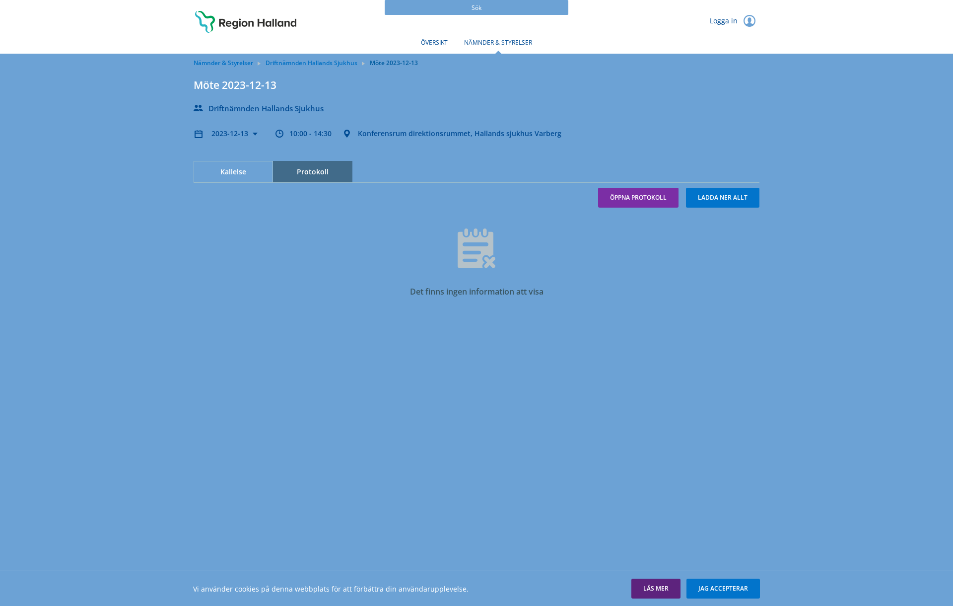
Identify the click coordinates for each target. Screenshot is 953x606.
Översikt (434, 42)
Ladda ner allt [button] (723, 197)
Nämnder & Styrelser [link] (223, 63)
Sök (476, 7)
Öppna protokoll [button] (638, 197)
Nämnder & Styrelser (498, 42)
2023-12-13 (230, 133)
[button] (656, 589)
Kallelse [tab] (233, 171)
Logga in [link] (725, 20)
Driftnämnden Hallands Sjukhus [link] (311, 63)
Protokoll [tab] (313, 171)
